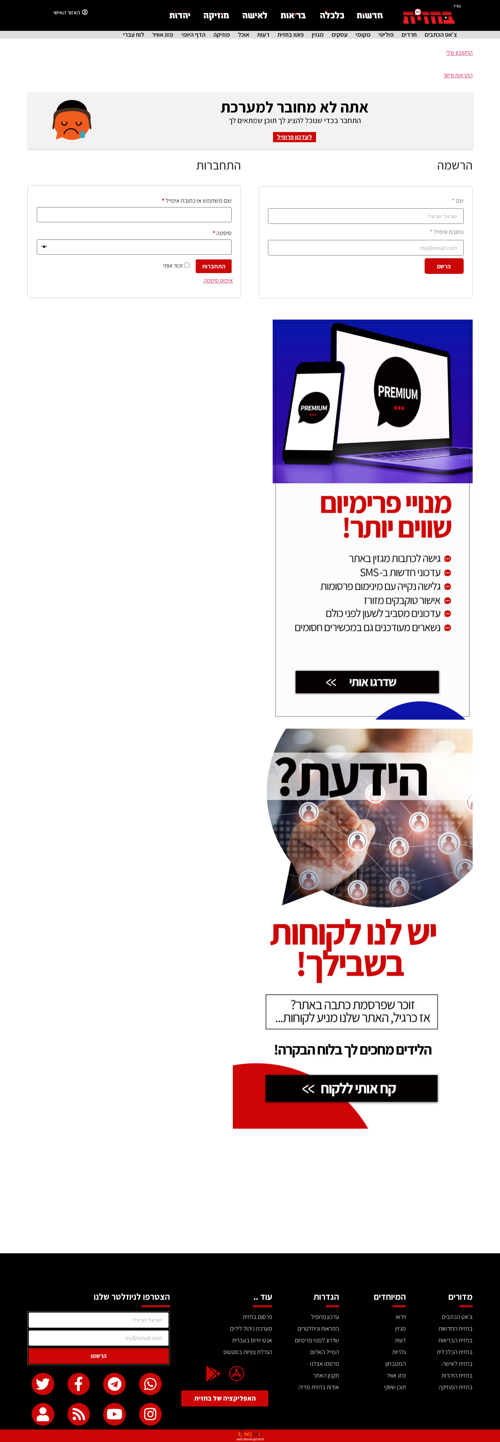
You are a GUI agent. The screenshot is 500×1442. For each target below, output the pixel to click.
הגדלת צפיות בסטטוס (247, 1352)
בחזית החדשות (456, 1328)
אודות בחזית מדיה (318, 1387)
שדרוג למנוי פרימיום (317, 1340)
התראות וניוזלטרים (318, 1328)
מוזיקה (221, 35)
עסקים (340, 35)
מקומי (363, 35)
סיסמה (222, 233)
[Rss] (79, 1414)
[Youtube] (114, 1414)
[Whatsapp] (150, 1384)
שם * (458, 201)
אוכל (243, 35)
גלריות (399, 1352)
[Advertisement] (250, 1194)
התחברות (213, 266)
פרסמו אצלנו (324, 1364)
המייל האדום (324, 1352)
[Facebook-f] (79, 1384)
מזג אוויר (162, 35)
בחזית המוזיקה (456, 1387)
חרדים (409, 35)
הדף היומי (193, 35)
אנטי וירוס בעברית (252, 1340)
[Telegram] (114, 1384)
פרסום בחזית (257, 1317)
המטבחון (396, 1364)
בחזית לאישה (457, 1364)
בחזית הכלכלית (455, 1352)
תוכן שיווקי (395, 1387)
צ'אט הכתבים (441, 35)
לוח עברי (133, 35)
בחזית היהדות (457, 1375)
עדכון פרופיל (325, 1317)
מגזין (318, 35)
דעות (263, 35)
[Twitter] (43, 1384)
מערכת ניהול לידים (251, 1328)
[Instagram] (150, 1414)
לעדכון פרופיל (294, 137)
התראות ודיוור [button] (458, 75)
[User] (43, 1414)
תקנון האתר (326, 1375)
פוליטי (386, 35)
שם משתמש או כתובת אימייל (197, 201)
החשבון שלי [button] (459, 52)
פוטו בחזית (290, 35)
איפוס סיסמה (218, 280)
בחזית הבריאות (455, 1340)
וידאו (401, 1317)
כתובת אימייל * (447, 232)
